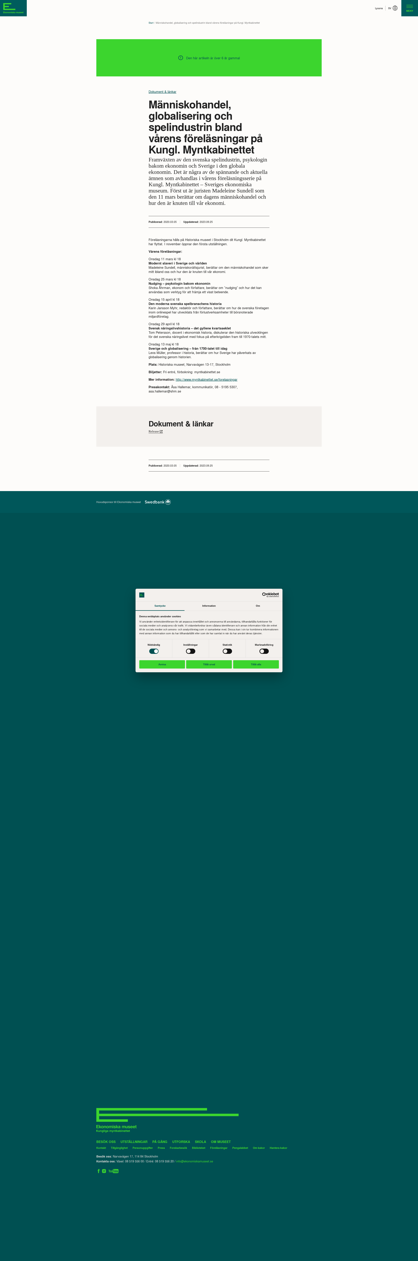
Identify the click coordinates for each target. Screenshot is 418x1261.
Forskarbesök (178, 1148)
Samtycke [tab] (160, 605)
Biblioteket (198, 1148)
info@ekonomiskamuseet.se (194, 1161)
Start (151, 22)
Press (161, 1148)
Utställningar (134, 1142)
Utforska (181, 1142)
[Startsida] (13, 8)
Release (154, 431)
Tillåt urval (209, 664)
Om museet (221, 1142)
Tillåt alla (256, 664)
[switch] (190, 651)
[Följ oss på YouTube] (114, 1171)
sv (389, 8)
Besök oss (106, 1142)
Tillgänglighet (119, 1148)
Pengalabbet (240, 1148)
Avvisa (162, 664)
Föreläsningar (218, 1148)
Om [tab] (258, 605)
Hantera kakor (278, 1148)
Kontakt (101, 1148)
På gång (159, 1142)
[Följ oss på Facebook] (99, 1171)
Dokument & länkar (162, 91)
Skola (200, 1142)
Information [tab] (209, 605)
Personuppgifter (143, 1148)
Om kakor (259, 1148)
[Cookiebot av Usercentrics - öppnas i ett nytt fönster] (264, 594)
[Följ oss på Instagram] (104, 1171)
